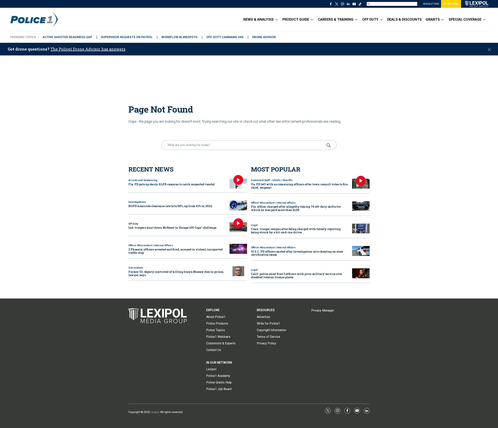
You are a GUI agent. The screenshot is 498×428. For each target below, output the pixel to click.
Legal (254, 225)
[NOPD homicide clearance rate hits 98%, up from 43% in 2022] (238, 205)
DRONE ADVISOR (264, 37)
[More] (276, 19)
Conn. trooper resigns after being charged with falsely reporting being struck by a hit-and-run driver (296, 230)
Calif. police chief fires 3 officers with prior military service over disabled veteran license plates (296, 275)
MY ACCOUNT (451, 4)
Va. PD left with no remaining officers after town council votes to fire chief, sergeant (299, 185)
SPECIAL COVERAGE (465, 19)
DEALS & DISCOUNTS (404, 19)
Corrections (135, 267)
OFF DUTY (370, 19)
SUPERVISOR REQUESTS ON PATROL (127, 37)
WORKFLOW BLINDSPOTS (179, 37)
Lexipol (155, 412)
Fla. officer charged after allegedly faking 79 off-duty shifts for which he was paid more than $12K (296, 208)
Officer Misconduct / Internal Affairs (150, 245)
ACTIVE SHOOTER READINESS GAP (67, 37)
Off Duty (133, 223)
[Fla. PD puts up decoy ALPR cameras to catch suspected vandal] (238, 184)
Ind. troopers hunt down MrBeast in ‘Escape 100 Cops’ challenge (172, 227)
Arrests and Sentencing (142, 180)
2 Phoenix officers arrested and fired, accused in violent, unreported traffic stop (175, 251)
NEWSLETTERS (431, 4)
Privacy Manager (322, 310)
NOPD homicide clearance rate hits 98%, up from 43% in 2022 (170, 206)
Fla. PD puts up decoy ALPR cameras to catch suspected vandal (171, 184)
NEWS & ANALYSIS (258, 19)
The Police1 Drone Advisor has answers (87, 49)
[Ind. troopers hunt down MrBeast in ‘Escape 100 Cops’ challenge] (238, 227)
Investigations (137, 201)
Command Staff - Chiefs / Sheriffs (271, 180)
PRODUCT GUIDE (295, 19)
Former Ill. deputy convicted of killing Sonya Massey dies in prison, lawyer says (176, 273)
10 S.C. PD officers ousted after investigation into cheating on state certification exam (297, 253)
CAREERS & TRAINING (335, 19)
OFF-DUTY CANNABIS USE (225, 37)
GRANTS (433, 19)
